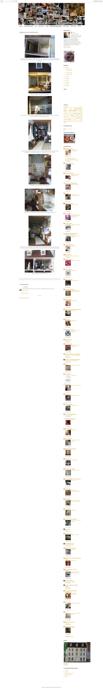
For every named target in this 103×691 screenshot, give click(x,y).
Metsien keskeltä (68, 279)
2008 (66, 85)
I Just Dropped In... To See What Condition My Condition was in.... (75, 215)
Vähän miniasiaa (74, 405)
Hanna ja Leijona (68, 223)
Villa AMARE (68, 509)
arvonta (71, 107)
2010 (66, 82)
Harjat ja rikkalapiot (74, 184)
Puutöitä (72, 115)
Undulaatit (74, 119)
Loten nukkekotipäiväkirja (70, 414)
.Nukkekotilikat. (68, 339)
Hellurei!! (73, 627)
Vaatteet (78, 119)
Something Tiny (68, 438)
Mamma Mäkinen (68, 428)
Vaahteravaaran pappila (70, 418)
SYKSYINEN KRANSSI (75, 260)
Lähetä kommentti (24, 293)
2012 (66, 78)
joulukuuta (68, 69)
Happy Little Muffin (69, 173)
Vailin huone (73, 26)
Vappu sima (73, 310)
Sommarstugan (74, 300)
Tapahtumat (73, 116)
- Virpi (73, 32)
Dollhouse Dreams (69, 636)
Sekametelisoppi (68, 404)
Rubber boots (73, 480)
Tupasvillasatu (68, 374)
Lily (69, 113)
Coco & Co (67, 670)
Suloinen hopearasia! (75, 395)
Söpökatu (67, 193)
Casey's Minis (68, 213)
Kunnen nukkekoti (69, 163)
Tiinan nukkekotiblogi (69, 289)
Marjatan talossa (68, 259)
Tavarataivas (79, 116)
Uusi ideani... (67, 623)
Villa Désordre (68, 299)
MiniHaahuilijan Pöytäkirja (70, 448)
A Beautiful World (69, 203)
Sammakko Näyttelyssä (75, 603)
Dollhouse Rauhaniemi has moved (71, 360)
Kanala (79, 26)
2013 (66, 76)
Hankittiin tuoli (73, 510)
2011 (66, 80)
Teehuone (65, 118)
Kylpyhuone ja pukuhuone (55, 26)
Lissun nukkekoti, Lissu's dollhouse (72, 354)
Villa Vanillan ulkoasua (75, 470)
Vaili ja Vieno (41, 26)
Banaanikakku (74, 270)
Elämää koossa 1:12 (69, 244)
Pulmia (68, 115)
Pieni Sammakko (68, 344)
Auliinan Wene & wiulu (70, 626)
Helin (66, 364)
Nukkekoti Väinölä (69, 148)
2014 (66, 67)
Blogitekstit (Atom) (25, 297)
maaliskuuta (68, 72)
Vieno (65, 121)
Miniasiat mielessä (69, 580)
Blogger (59, 687)
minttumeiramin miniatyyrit (71, 519)
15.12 (72, 419)
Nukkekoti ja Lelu (68, 674)
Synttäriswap (66, 116)
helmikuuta (68, 74)
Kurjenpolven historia (28, 26)
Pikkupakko (67, 529)
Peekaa (66, 676)
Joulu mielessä (74, 429)
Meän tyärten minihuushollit (71, 183)
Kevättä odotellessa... (75, 280)
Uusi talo (73, 164)
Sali (36, 26)
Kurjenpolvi (66, 113)
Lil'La (66, 612)
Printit (65, 115)
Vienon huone (66, 26)
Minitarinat (67, 319)
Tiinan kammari (68, 269)
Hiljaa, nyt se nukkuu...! (75, 534)
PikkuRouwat (68, 489)
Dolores (66, 671)
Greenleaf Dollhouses (69, 673)
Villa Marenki (68, 458)
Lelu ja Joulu (68, 602)
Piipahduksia (68, 499)
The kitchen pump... (75, 204)
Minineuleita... (73, 560)
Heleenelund (68, 394)
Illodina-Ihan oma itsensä (70, 548)
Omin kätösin (78, 113)
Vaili (81, 119)
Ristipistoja (77, 115)
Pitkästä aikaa (74, 320)
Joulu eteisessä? (69, 70)
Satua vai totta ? (68, 533)
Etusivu (20, 26)
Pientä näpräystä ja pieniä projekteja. (73, 309)
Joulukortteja (73, 375)
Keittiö (47, 26)
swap (81, 115)
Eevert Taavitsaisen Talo (70, 158)
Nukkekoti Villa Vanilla (70, 469)
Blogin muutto (67, 587)
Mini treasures (68, 254)
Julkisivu (65, 112)
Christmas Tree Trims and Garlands (71, 255)
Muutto (66, 530)
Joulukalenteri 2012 (75, 110)
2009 (66, 83)
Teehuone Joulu (71, 118)
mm (23, 287)
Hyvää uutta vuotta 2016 (75, 365)
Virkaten (80, 121)
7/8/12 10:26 (25, 290)
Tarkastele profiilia (67, 47)
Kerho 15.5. (67, 340)
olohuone (71, 113)
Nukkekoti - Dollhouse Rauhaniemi (72, 359)
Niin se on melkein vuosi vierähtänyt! (71, 159)
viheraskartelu (75, 121)
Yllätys (65, 122)
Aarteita (66, 107)
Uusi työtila (73, 245)
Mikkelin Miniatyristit (69, 543)
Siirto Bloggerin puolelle (69, 544)
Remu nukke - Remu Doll (76, 385)
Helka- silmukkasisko (69, 622)
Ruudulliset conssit (68, 415)
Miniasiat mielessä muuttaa (70, 581)
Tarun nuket (67, 384)
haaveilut (75, 107)
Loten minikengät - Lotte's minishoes (73, 478)
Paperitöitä (73, 549)
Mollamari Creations (69, 329)
